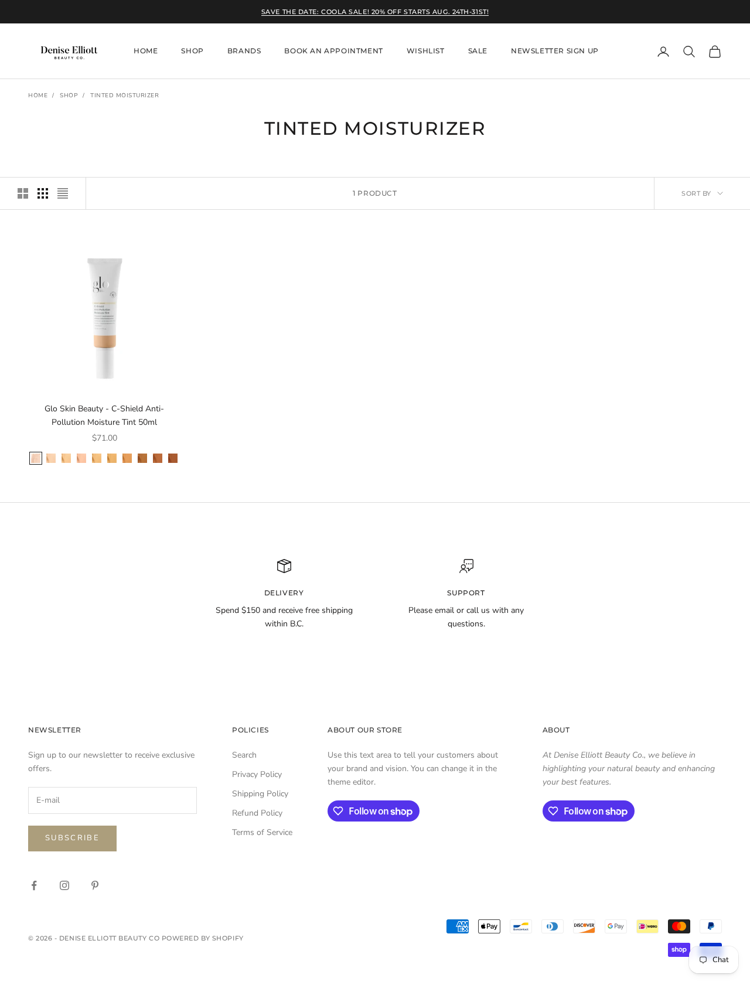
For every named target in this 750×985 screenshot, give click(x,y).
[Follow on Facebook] (34, 885)
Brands (244, 51)
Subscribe (72, 838)
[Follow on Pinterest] (95, 885)
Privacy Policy (257, 774)
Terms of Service (262, 832)
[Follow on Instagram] (64, 885)
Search (244, 755)
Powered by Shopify (203, 938)
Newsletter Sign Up (555, 51)
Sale (478, 51)
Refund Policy (257, 813)
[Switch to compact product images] (62, 193)
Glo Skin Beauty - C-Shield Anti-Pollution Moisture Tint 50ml (104, 415)
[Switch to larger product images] (23, 193)
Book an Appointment (333, 51)
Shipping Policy (260, 793)
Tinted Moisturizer (124, 95)
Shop (192, 51)
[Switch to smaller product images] (43, 193)
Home (146, 51)
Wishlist (426, 51)
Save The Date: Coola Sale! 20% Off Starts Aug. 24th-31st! (375, 12)
